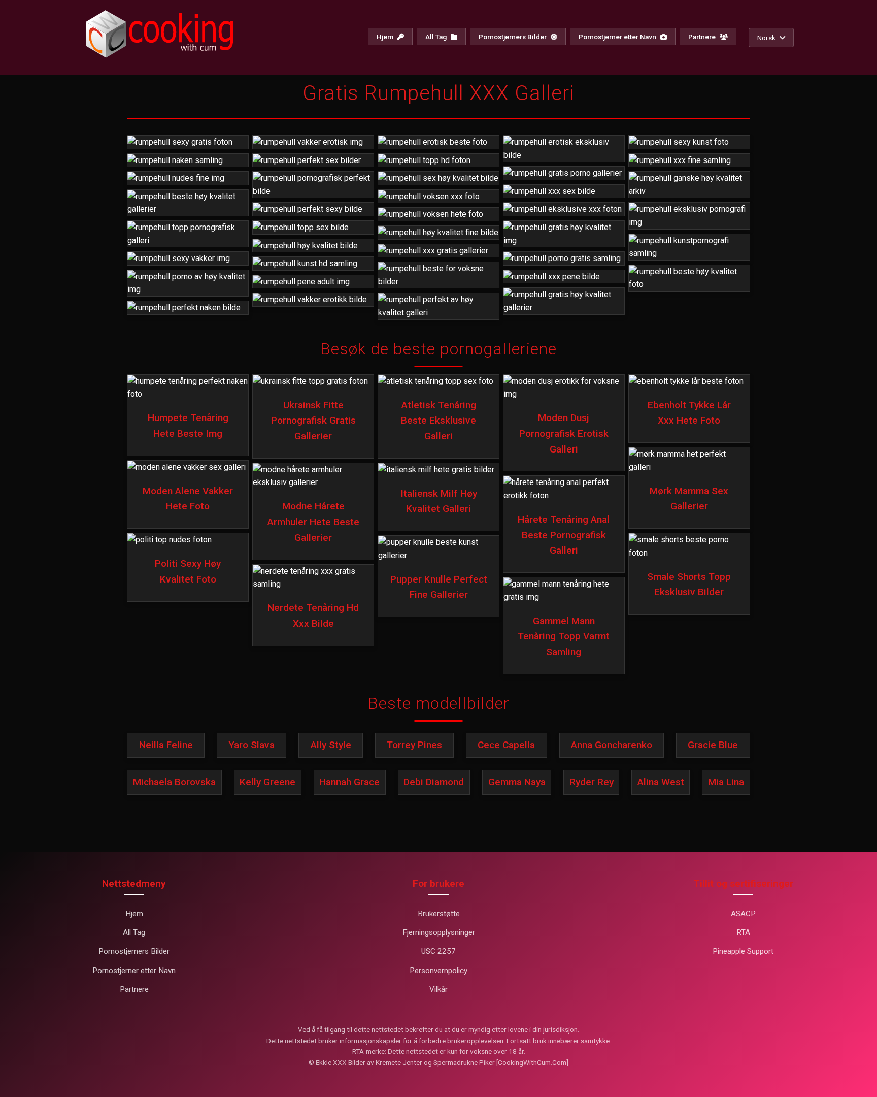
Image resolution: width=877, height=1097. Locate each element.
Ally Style (331, 745)
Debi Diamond (433, 782)
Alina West (660, 782)
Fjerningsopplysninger (438, 932)
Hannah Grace (349, 782)
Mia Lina (726, 782)
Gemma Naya (517, 782)
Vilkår (438, 989)
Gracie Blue (713, 745)
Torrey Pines (414, 745)
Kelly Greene (267, 782)
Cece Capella (506, 745)
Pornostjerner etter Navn (618, 37)
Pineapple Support (743, 951)
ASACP (743, 913)
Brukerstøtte (439, 913)
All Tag (436, 37)
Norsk (766, 38)
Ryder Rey (591, 782)
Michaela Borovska (174, 782)
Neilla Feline (166, 745)
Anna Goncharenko (611, 745)
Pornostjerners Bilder (513, 37)
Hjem (386, 37)
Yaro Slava (251, 745)
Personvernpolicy (438, 970)
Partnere (702, 37)
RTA (743, 932)
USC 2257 (438, 951)
